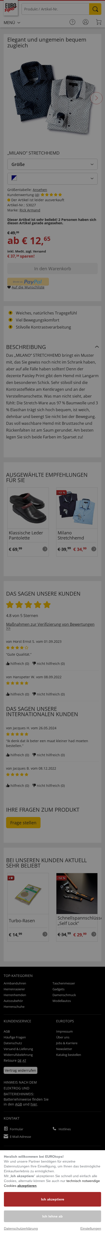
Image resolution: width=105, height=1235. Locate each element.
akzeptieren (27, 1186)
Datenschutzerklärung (21, 1228)
